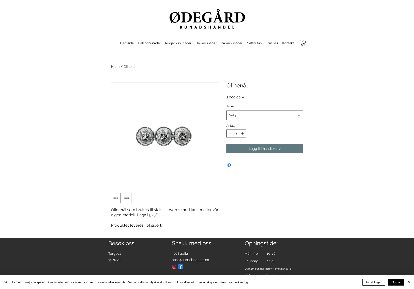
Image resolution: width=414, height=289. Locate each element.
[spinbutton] (236, 133)
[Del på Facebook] (229, 165)
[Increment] (243, 133)
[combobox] (264, 115)
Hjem (115, 67)
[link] (303, 43)
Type (230, 106)
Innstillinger (374, 282)
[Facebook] (180, 266)
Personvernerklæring (234, 282)
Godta (396, 282)
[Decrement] (229, 133)
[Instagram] (174, 266)
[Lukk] (408, 282)
